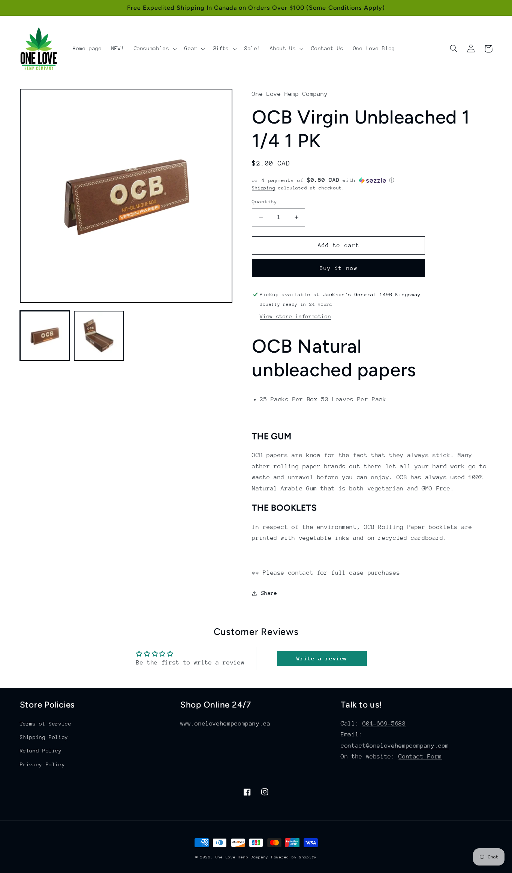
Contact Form (420, 756)
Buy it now (339, 268)
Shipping (263, 188)
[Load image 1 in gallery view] (45, 336)
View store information (295, 316)
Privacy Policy (42, 764)
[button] (154, 48)
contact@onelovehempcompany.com (395, 745)
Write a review (321, 658)
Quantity (264, 201)
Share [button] (269, 593)
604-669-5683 (384, 723)
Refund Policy (41, 751)
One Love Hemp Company (242, 857)
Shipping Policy (44, 737)
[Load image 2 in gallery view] (99, 336)
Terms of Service (46, 724)
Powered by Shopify (294, 857)
